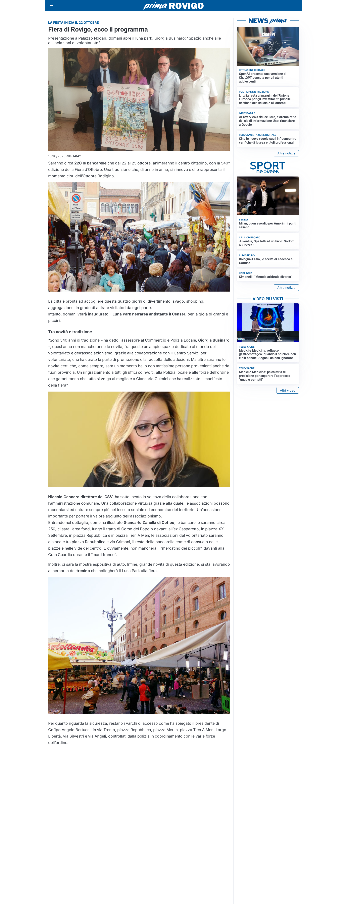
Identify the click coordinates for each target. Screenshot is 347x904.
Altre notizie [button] (286, 153)
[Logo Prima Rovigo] (173, 6)
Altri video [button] (287, 390)
